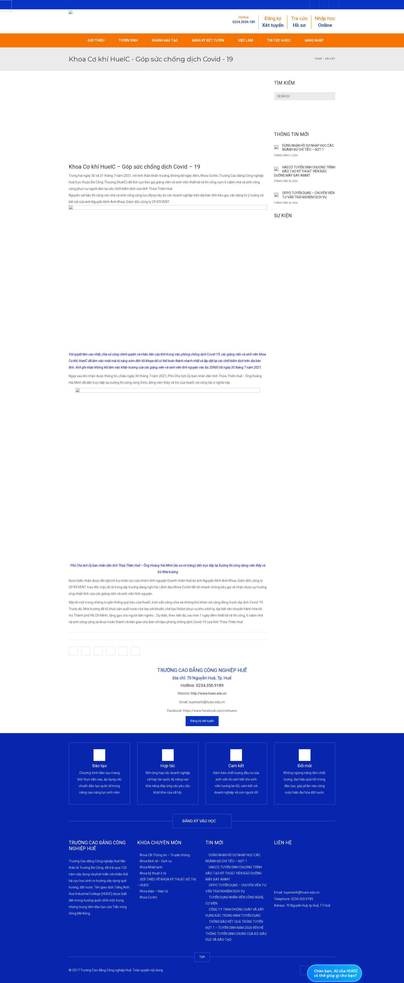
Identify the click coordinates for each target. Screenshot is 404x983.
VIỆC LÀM (245, 40)
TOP (202, 957)
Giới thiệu (96, 40)
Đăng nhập (314, 40)
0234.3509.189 (243, 22)
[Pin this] (123, 651)
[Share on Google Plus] (110, 651)
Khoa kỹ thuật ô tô (153, 873)
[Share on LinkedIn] (98, 651)
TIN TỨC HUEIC (279, 40)
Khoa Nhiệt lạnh (151, 867)
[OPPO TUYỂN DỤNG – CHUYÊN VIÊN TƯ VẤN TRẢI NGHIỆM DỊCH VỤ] (276, 194)
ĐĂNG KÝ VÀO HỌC (200, 821)
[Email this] (135, 651)
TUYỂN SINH (128, 40)
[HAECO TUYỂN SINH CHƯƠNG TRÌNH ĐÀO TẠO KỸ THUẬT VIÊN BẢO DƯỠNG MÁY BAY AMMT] (276, 168)
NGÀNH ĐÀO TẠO (165, 40)
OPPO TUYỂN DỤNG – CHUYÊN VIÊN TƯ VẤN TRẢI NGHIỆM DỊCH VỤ (308, 195)
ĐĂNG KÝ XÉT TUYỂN (208, 40)
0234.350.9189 (302, 899)
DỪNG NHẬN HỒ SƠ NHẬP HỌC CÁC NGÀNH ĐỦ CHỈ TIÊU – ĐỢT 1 (308, 148)
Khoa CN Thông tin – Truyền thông (165, 855)
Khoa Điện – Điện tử (154, 891)
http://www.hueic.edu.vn (209, 693)
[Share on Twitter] (85, 651)
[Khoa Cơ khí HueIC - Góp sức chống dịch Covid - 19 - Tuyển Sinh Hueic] (121, 21)
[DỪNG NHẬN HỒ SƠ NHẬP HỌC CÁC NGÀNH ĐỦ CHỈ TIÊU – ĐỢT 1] (276, 147)
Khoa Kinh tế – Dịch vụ (156, 861)
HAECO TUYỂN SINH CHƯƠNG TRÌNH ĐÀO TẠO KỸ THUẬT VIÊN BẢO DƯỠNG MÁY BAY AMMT (304, 171)
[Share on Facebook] (73, 651)
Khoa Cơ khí (148, 897)
